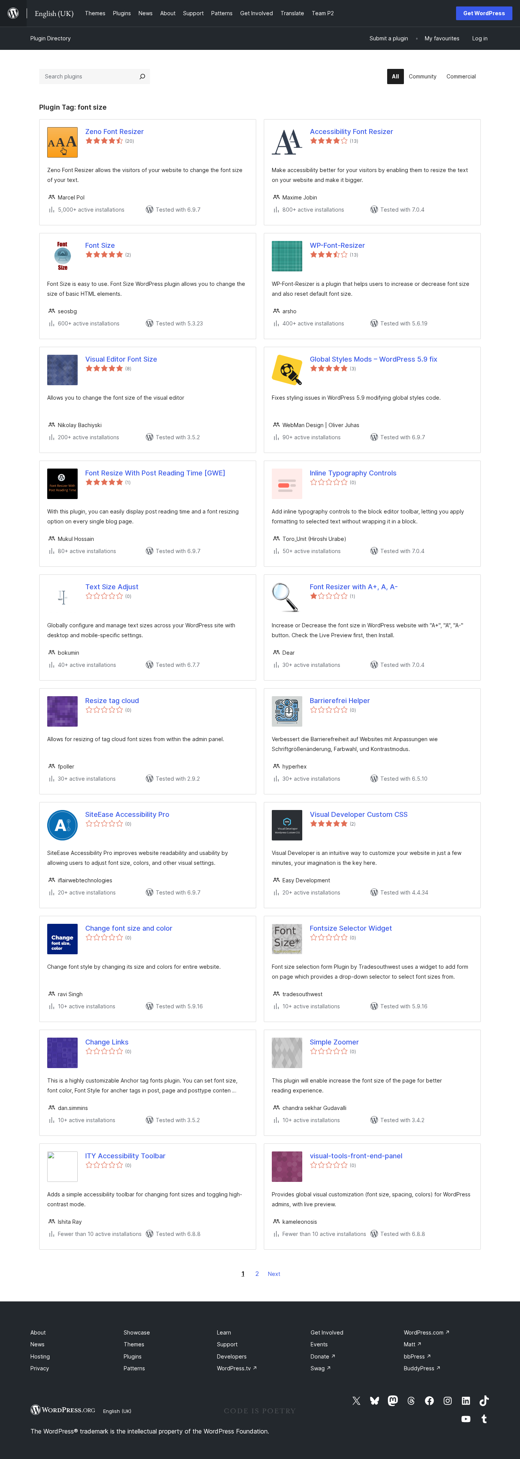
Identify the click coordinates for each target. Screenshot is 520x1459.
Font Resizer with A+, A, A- (354, 587)
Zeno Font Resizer (114, 132)
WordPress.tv (237, 1368)
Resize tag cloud (112, 701)
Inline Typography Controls (353, 473)
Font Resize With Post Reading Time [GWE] (155, 473)
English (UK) (117, 1411)
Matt (413, 1344)
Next (274, 1274)
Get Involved (327, 1332)
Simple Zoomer (334, 1042)
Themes (134, 1344)
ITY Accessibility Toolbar (125, 1156)
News (37, 1344)
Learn (224, 1332)
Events (319, 1344)
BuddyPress (422, 1368)
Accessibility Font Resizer (351, 132)
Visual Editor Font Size (121, 359)
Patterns (134, 1368)
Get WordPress (484, 13)
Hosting (40, 1356)
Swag (321, 1368)
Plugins (133, 1356)
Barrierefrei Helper (340, 701)
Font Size (100, 245)
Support (227, 1344)
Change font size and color (128, 928)
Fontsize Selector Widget (351, 928)
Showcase (137, 1332)
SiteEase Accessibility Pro (127, 814)
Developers (232, 1356)
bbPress (417, 1356)
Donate (323, 1356)
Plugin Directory (50, 38)
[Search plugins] (142, 76)
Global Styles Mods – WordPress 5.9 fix (373, 359)
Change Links (107, 1042)
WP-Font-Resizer (337, 245)
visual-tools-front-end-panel (356, 1156)
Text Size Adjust (112, 587)
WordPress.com (427, 1332)
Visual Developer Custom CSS (359, 814)
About (38, 1332)
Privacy (39, 1368)
